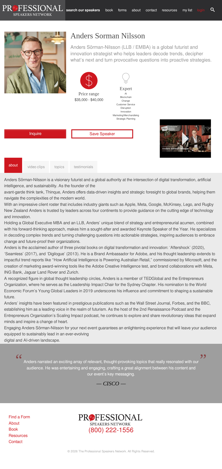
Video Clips (36, 167)
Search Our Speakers (83, 10)
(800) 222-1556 (111, 430)
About (136, 10)
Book (109, 10)
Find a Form (19, 417)
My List (187, 10)
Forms (122, 10)
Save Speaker (102, 134)
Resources (169, 10)
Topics (59, 167)
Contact (151, 10)
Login (201, 10)
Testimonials (83, 167)
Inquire (35, 134)
